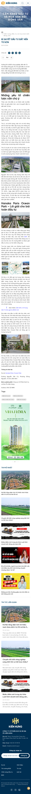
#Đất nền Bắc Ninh (17, 396)
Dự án (3, 765)
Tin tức (19, 768)
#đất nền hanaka (21, 399)
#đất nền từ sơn (6, 396)
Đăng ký (24, 755)
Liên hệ (19, 772)
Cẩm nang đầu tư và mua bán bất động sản (16, 34)
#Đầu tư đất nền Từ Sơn (8, 399)
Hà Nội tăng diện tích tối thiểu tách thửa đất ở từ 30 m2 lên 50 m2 (15, 626)
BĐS (25, 237)
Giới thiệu (20, 765)
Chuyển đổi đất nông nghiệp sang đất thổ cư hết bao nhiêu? (15, 661)
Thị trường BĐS (6, 768)
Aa (7, 57)
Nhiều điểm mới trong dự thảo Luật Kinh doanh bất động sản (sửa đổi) (15, 696)
